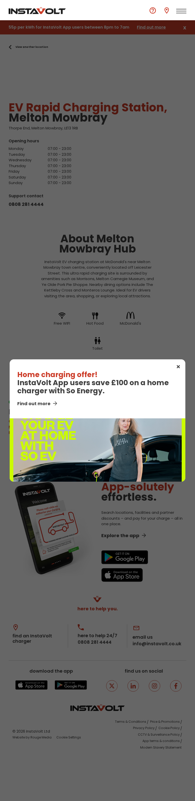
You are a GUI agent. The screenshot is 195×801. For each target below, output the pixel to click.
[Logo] (37, 10)
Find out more (34, 403)
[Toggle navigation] (181, 11)
